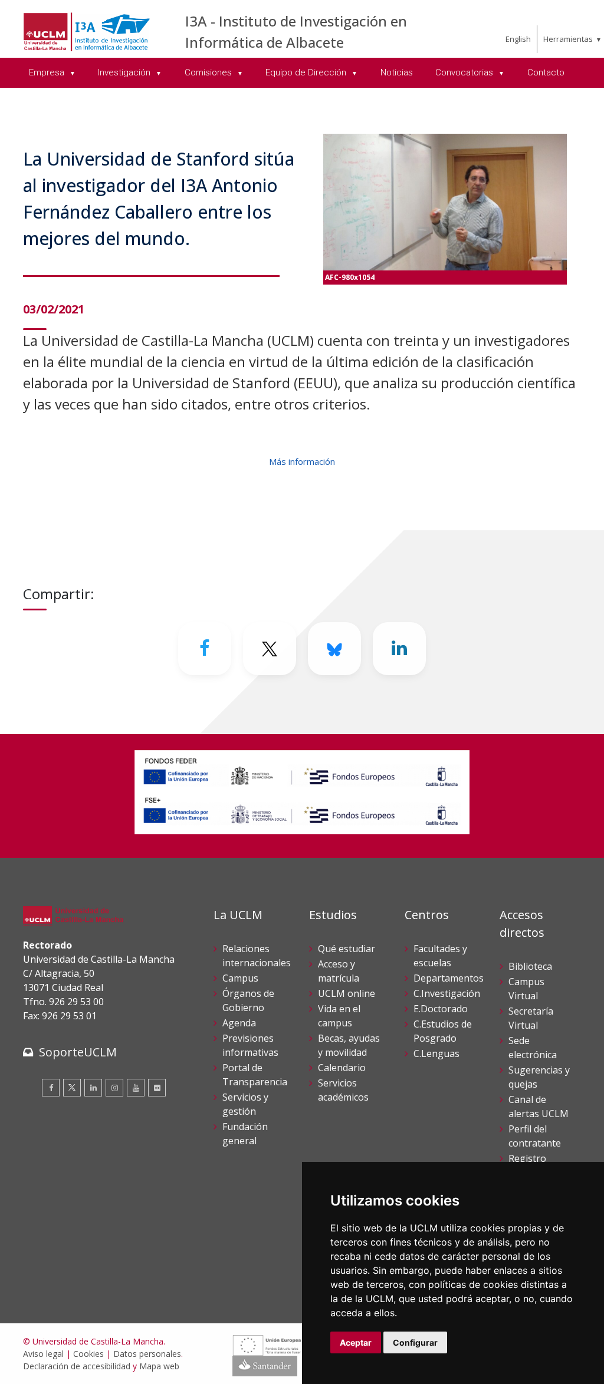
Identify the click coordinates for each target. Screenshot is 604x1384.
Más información (302, 461)
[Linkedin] (399, 648)
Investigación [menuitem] (125, 72)
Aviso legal (43, 1353)
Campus (240, 978)
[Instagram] (114, 1087)
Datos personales (147, 1353)
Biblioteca (530, 966)
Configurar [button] (415, 1342)
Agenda (239, 1022)
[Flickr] (157, 1087)
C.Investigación (446, 993)
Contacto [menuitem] (545, 72)
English (518, 39)
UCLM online (346, 993)
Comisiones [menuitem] (209, 72)
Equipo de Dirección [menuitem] (307, 72)
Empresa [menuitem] (48, 72)
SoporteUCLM (78, 1052)
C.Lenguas (436, 1053)
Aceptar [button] (356, 1342)
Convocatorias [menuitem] (465, 72)
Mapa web (159, 1366)
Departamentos (448, 978)
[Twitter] (72, 1087)
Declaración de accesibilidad (76, 1366)
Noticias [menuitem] (396, 72)
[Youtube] (136, 1087)
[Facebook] (204, 648)
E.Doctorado (440, 1008)
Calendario (342, 1067)
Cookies (88, 1353)
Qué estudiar (346, 948)
